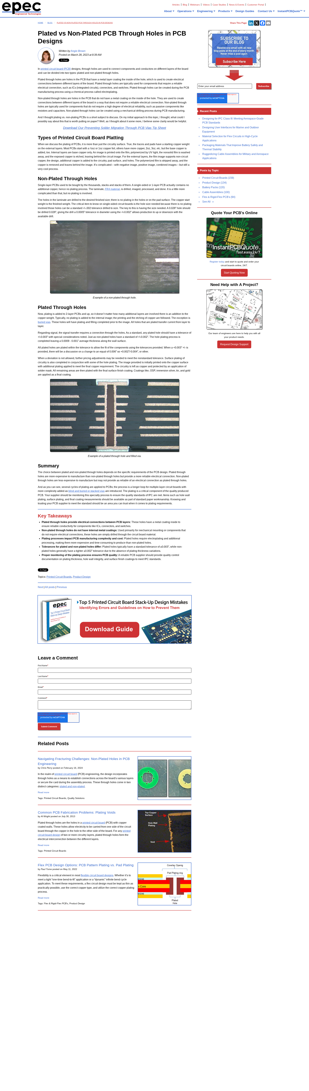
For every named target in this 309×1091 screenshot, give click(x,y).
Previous (62, 587)
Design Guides (244, 11)
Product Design (82, 576)
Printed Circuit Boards (59, 576)
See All (206, 201)
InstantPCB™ (290, 11)
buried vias (44, 322)
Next (40, 587)
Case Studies (219, 4)
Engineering (205, 11)
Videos (206, 4)
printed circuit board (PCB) (56, 68)
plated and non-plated (72, 786)
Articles (176, 4)
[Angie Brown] (46, 55)
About (168, 11)
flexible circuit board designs (97, 875)
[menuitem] (169, 11)
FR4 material (112, 189)
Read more (43, 792)
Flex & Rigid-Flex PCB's (218, 197)
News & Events (236, 4)
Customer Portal (255, 4)
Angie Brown (78, 51)
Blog (185, 4)
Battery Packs (213, 187)
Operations (184, 11)
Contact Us (265, 11)
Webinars (195, 4)
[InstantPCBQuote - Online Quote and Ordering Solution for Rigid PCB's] (234, 237)
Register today (217, 261)
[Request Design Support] (234, 309)
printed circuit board (66, 774)
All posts (50, 587)
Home (40, 23)
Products (224, 11)
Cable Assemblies (216, 192)
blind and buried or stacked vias (86, 491)
